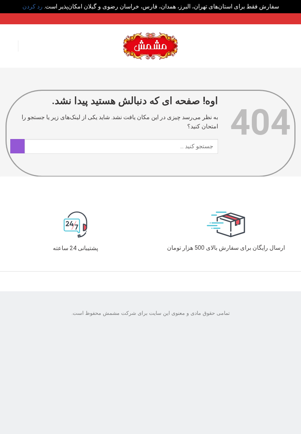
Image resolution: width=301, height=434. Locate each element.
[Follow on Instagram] (10, 46)
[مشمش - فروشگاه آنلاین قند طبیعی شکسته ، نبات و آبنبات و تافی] (150, 45)
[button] (290, 45)
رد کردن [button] (32, 6)
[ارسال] (17, 146)
